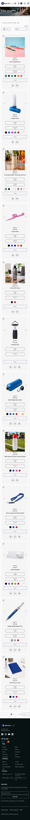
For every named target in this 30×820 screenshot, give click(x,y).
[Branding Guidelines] (15, 367)
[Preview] (17, 85)
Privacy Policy (20, 801)
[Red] (18, 132)
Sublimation (5, 756)
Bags (16, 747)
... (16, 714)
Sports (16, 754)
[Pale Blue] (15, 640)
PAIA (21, 810)
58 (18, 714)
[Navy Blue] (15, 246)
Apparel (4, 747)
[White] (21, 132)
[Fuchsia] (12, 132)
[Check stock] (12, 85)
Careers (17, 761)
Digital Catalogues (19, 766)
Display (17, 749)
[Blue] (9, 132)
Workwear (17, 756)
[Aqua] (6, 189)
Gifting (3, 752)
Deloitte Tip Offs (19, 764)
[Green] (12, 76)
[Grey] (18, 189)
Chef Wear (4, 749)
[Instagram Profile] (6, 734)
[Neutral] (12, 640)
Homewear (5, 754)
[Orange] (18, 76)
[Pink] (21, 76)
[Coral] (12, 189)
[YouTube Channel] (9, 734)
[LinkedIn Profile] (12, 734)
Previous (6, 714)
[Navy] (15, 76)
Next (24, 714)
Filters (7, 29)
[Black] (9, 76)
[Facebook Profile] (2, 734)
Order (15, 80)
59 (20, 714)
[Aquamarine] (6, 76)
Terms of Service (14, 810)
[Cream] (15, 189)
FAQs (3, 769)
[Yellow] (23, 414)
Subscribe (15, 796)
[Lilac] (21, 189)
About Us (4, 761)
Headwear (17, 752)
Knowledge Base (6, 766)
